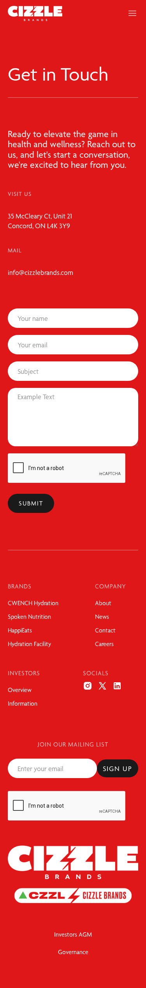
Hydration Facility (29, 644)
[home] (35, 13)
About (103, 603)
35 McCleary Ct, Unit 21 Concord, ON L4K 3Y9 (40, 221)
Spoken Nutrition (29, 616)
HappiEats (20, 630)
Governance (73, 952)
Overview (20, 690)
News (102, 616)
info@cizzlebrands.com (40, 272)
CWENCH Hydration (33, 603)
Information (22, 703)
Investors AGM (73, 934)
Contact (105, 630)
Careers (104, 644)
